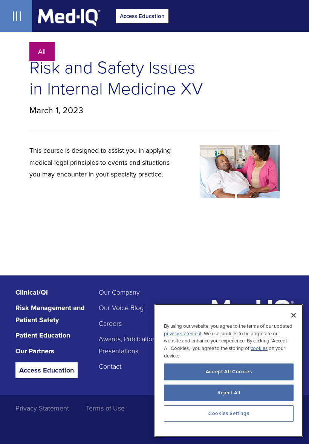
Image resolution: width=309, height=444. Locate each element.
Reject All (228, 393)
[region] (228, 370)
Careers (110, 323)
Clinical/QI (31, 292)
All (42, 51)
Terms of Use (105, 408)
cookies (259, 348)
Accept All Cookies (229, 372)
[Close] (293, 315)
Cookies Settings (228, 414)
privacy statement (183, 334)
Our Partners (34, 351)
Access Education (142, 16)
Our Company (119, 292)
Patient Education (42, 335)
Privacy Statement (42, 408)
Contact (110, 366)
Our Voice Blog (121, 308)
